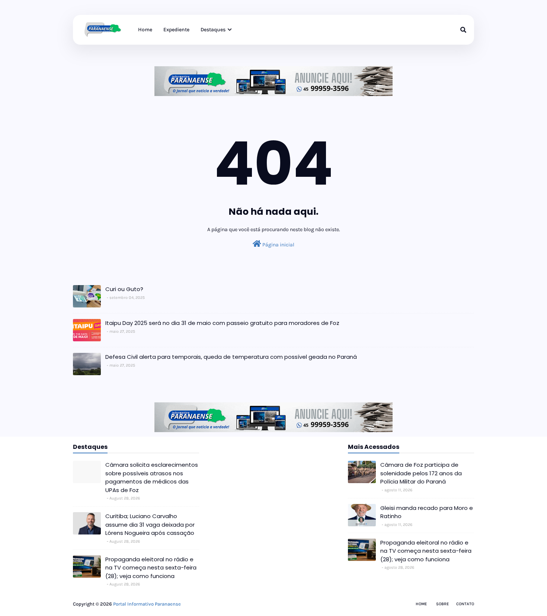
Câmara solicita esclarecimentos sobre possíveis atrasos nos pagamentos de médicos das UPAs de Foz (151, 477)
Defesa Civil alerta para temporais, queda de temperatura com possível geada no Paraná (231, 357)
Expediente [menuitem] (176, 29)
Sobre (442, 603)
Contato (465, 603)
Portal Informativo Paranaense (147, 604)
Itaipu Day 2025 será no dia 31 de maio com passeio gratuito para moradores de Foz (222, 323)
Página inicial (277, 245)
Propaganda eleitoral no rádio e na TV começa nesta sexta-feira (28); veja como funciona (150, 567)
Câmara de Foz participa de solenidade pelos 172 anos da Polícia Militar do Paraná (421, 473)
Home (421, 603)
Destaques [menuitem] (213, 29)
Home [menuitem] (145, 29)
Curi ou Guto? (124, 289)
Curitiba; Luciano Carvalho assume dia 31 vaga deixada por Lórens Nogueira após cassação (150, 524)
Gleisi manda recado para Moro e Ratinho (426, 512)
